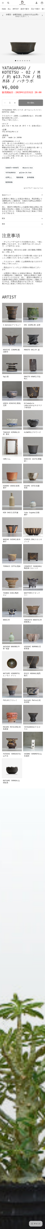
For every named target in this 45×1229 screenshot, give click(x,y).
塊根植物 (19, 177)
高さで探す (35, 9)
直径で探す (24, 9)
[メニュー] (3, 3)
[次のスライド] (42, 15)
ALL (9, 9)
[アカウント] (36, 3)
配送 (3, 218)
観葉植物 (9, 182)
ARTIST (16, 9)
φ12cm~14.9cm (25, 173)
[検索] (8, 3)
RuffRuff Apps (31, 188)
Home (4, 9)
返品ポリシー (6, 195)
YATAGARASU (11, 173)
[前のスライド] (3, 15)
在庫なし (9, 177)
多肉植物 (30, 177)
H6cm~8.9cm (27, 168)
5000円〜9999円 (12, 168)
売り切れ (30, 103)
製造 (3, 224)
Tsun (41, 188)
